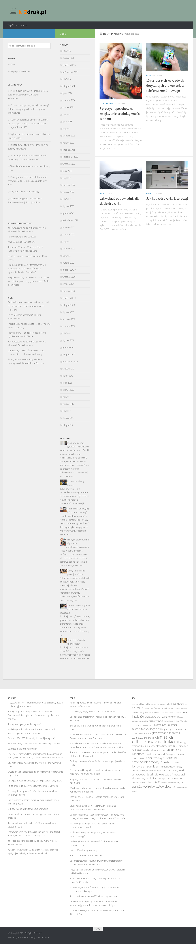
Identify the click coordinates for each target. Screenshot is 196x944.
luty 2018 (66, 333)
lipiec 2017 (67, 382)
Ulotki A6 (156, 782)
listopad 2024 (68, 86)
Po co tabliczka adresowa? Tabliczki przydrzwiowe (93, 896)
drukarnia (137, 708)
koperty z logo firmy (157, 745)
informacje (149, 737)
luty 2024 (66, 114)
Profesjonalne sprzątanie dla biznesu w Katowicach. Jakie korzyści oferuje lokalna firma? (27, 181)
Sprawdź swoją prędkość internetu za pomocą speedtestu (75, 609)
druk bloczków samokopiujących (170, 713)
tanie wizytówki (139, 774)
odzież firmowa (138, 758)
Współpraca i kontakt (18, 25)
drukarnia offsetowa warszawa (177, 708)
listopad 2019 (68, 305)
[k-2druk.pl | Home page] (28, 10)
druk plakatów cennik (168, 716)
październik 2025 (70, 72)
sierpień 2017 (68, 375)
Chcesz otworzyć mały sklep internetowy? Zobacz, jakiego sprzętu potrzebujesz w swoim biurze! (28, 109)
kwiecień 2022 (68, 185)
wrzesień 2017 (68, 368)
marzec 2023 (68, 142)
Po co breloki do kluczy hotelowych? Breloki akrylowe (33, 785)
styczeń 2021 (68, 262)
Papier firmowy (153, 758)
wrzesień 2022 (68, 163)
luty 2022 (66, 199)
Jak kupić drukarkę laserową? (167, 198)
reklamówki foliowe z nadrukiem (155, 764)
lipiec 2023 (67, 121)
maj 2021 (66, 241)
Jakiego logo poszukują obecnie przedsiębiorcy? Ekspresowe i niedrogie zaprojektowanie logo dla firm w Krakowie (33, 715)
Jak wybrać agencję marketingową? (24, 724)
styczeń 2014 (68, 418)
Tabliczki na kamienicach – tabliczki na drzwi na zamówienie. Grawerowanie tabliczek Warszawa (28, 306)
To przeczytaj (107, 103)
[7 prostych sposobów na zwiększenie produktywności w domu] (121, 71)
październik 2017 (70, 361)
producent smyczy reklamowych (154, 760)
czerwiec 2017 (68, 389)
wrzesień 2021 (68, 227)
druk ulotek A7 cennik (179, 721)
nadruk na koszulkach (155, 754)
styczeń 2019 (68, 312)
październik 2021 (70, 220)
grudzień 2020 (68, 269)
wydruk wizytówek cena (158, 786)
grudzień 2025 (68, 65)
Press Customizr (42, 937)
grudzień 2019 (68, 298)
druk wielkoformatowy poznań (142, 725)
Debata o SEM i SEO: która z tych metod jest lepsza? (31, 738)
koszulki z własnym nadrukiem (155, 750)
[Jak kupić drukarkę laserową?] (167, 175)
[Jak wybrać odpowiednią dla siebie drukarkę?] (121, 175)
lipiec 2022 (67, 170)
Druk (148, 75)
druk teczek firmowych (154, 721)
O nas (13, 64)
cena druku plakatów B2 (175, 703)
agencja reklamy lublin (141, 704)
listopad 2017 (68, 354)
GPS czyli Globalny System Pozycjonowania (28, 808)
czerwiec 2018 (68, 326)
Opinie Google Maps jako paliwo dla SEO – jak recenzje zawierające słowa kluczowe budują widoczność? (28, 123)
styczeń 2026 (68, 57)
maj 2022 (66, 178)
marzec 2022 (68, 192)
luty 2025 (66, 79)
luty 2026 (66, 50)
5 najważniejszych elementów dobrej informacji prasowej (34, 743)
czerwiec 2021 (68, 234)
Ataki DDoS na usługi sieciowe (21, 241)
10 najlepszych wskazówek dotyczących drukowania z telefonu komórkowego (165, 85)
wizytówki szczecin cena (169, 783)
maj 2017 (66, 396)
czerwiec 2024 (68, 100)
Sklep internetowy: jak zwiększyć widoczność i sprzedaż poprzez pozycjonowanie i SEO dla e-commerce (29, 281)
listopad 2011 (68, 425)
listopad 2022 (68, 149)
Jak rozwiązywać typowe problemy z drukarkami (92, 711)
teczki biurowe (155, 774)
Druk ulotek (168, 721)
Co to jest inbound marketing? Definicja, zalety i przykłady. (35, 780)
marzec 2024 (68, 107)
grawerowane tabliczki (143, 733)
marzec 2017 (68, 403)
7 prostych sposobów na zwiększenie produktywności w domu (120, 113)
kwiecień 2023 (68, 135)
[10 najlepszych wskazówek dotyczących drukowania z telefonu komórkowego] (167, 57)
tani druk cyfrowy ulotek (173, 770)
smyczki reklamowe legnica (152, 771)
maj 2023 (66, 128)
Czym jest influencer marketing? (25, 191)
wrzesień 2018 (68, 319)
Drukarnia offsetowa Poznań (155, 708)
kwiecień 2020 (68, 290)
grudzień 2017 (68, 347)
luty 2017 (66, 411)
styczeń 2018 (68, 340)
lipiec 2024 (67, 93)
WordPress (21, 937)
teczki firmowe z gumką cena (161, 778)
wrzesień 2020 (68, 276)
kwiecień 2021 (68, 248)
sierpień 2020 (68, 283)
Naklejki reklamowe (175, 754)
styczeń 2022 (68, 206)
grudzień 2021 (68, 213)
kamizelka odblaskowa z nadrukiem (155, 739)
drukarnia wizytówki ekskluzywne (145, 712)
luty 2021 (66, 255)
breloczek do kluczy (157, 704)
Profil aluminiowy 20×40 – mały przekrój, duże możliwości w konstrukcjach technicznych (28, 94)
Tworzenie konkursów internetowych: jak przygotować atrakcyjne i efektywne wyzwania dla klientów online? (27, 268)
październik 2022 (70, 156)
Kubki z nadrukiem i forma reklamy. (86, 855)
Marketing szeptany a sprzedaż (22, 236)
